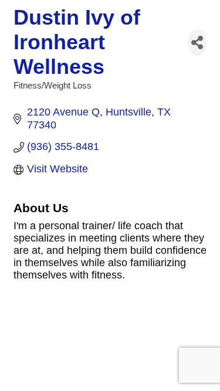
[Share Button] (197, 42)
